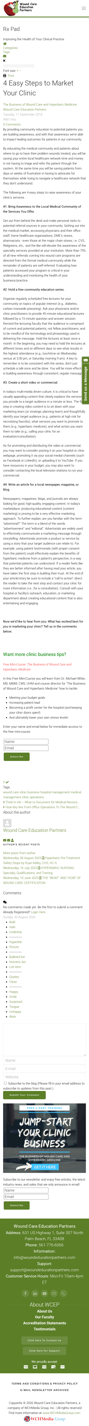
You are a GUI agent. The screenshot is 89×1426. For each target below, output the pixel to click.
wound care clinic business (21, 792)
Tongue (14, 1007)
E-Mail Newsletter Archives (44, 1390)
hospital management (55, 792)
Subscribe (16, 756)
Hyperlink (15, 942)
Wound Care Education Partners (24, 109)
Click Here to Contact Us (44, 1340)
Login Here (38, 912)
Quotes (14, 977)
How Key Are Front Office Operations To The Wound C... (43, 807)
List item (15, 967)
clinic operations (33, 797)
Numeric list (17, 962)
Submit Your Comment (24, 1095)
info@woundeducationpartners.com (44, 1257)
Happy (13, 992)
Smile (13, 997)
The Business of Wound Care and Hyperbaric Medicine (40, 104)
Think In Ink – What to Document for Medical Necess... (42, 802)
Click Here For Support (44, 1350)
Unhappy (15, 1012)
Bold (12, 922)
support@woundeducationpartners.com (44, 1270)
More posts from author (19, 853)
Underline (15, 932)
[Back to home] (20, 8)
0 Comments (12, 124)
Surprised (15, 1002)
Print (11, 76)
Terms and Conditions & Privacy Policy (44, 1383)
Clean (13, 982)
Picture (14, 947)
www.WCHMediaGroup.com (61, 1413)
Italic (12, 927)
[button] (84, 8)
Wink (12, 1017)
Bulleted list (17, 957)
